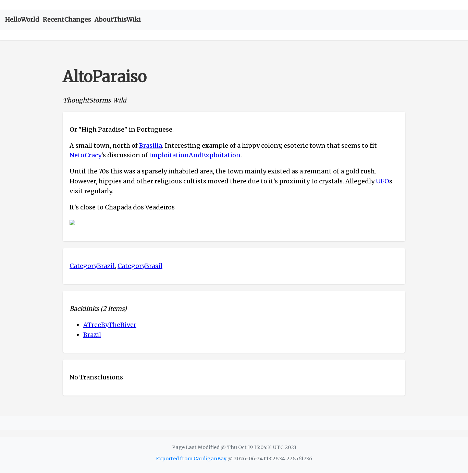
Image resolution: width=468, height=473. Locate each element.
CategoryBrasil (140, 266)
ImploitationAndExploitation (195, 155)
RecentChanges (67, 19)
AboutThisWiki (118, 19)
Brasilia (150, 145)
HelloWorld (22, 19)
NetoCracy (85, 155)
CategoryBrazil (92, 266)
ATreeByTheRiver (109, 325)
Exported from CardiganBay (191, 459)
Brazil (92, 335)
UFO (382, 181)
